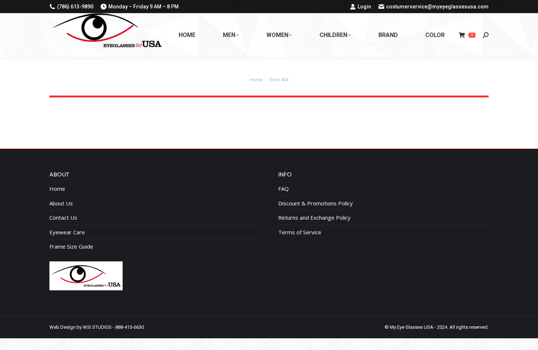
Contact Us (63, 217)
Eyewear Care (67, 232)
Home (57, 188)
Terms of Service (299, 232)
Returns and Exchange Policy (314, 217)
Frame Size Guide (71, 246)
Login (364, 7)
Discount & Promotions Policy (315, 203)
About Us (61, 203)
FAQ (283, 188)
